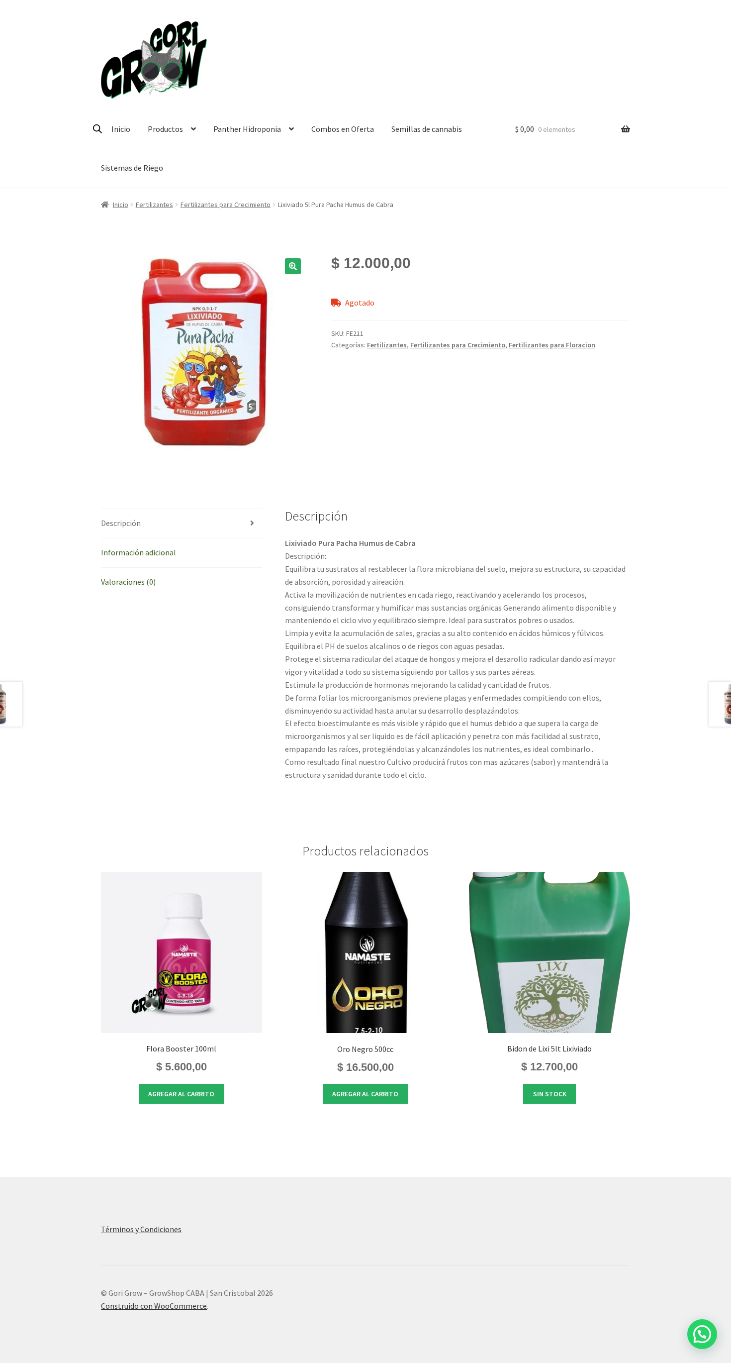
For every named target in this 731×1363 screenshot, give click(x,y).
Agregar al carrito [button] (181, 1093)
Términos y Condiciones (141, 1229)
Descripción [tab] (121, 523)
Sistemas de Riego (132, 168)
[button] (293, 266)
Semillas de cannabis (426, 129)
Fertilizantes (154, 204)
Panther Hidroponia (247, 129)
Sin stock (549, 1093)
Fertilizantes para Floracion (552, 344)
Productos (165, 129)
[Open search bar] (97, 128)
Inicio (120, 129)
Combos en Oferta (342, 129)
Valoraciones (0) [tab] (128, 582)
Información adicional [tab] (138, 552)
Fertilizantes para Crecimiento (226, 204)
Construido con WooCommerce (154, 1306)
